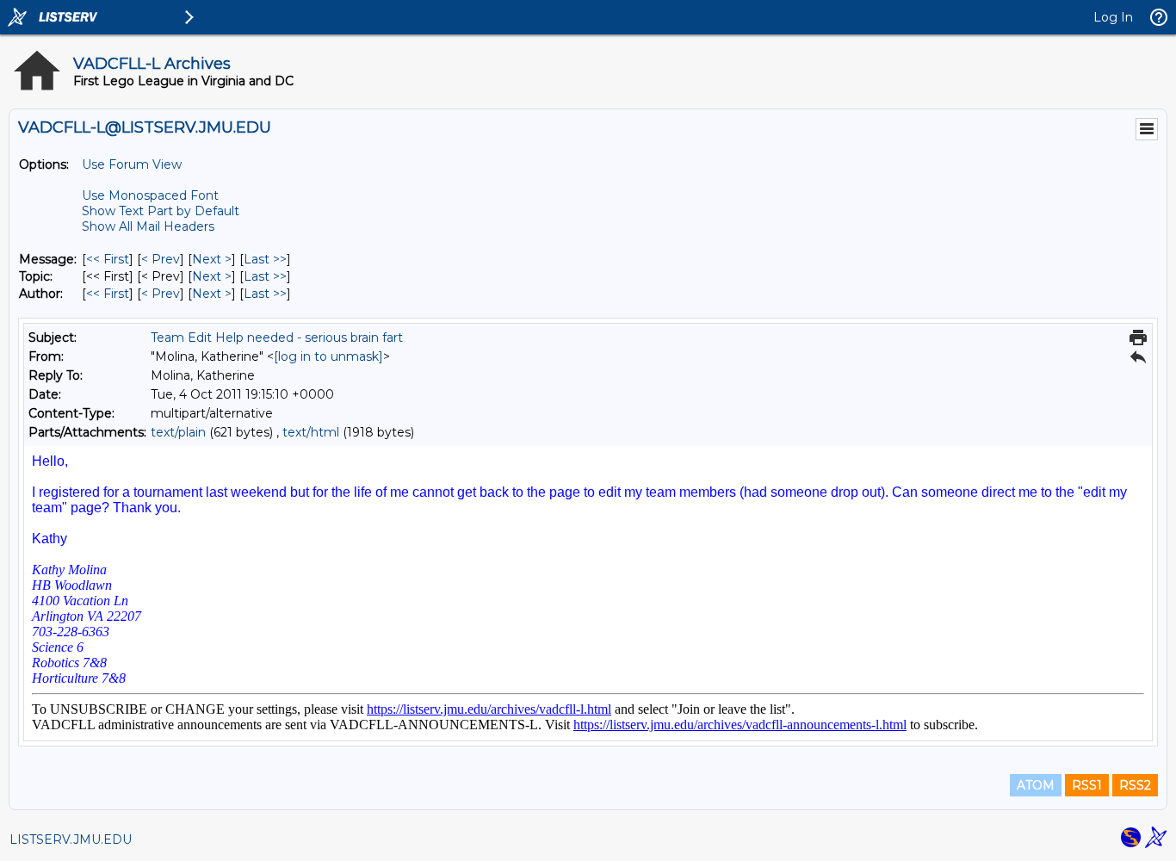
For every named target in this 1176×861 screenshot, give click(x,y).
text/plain (178, 432)
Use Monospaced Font (150, 195)
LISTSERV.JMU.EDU (70, 839)
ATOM (1036, 785)
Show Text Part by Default (160, 211)
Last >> (265, 259)
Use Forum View (132, 164)
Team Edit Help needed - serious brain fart (277, 337)
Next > (212, 259)
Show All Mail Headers (148, 226)
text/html (310, 432)
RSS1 (1087, 785)
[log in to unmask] (328, 356)
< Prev (160, 259)
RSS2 (1135, 785)
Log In (1113, 17)
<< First (107, 259)
